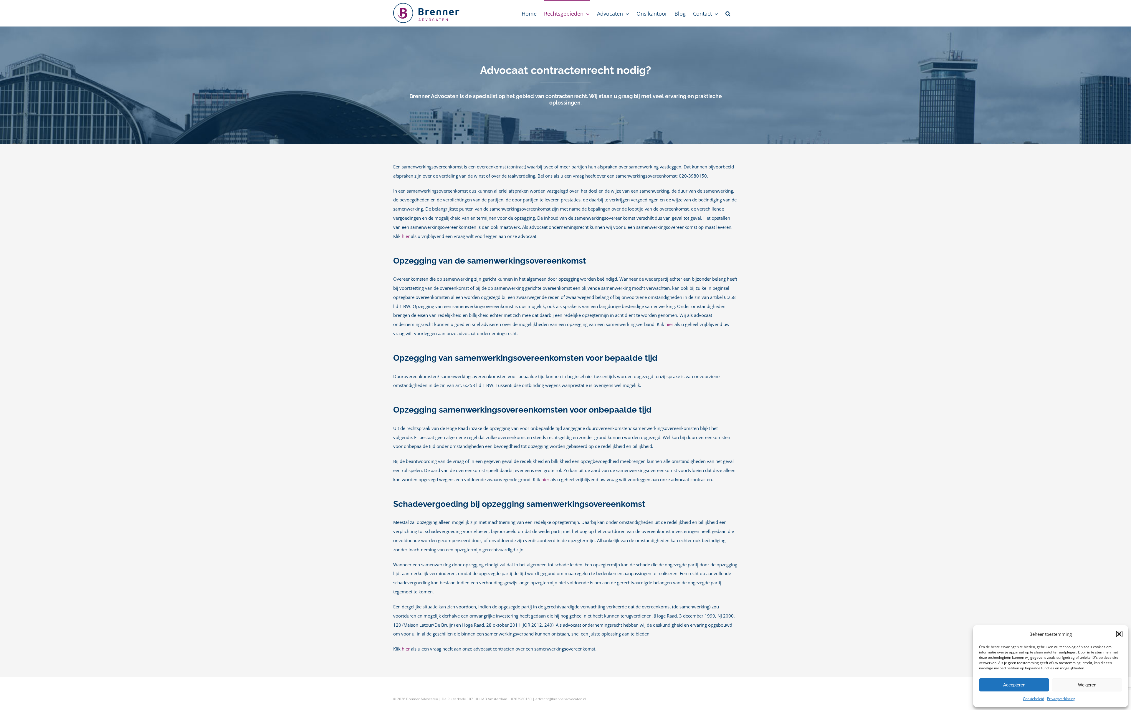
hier (406, 236)
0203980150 (521, 698)
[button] (1119, 634)
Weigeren (1087, 684)
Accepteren (1014, 684)
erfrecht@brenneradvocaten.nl (560, 698)
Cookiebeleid (1033, 698)
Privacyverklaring (1061, 698)
